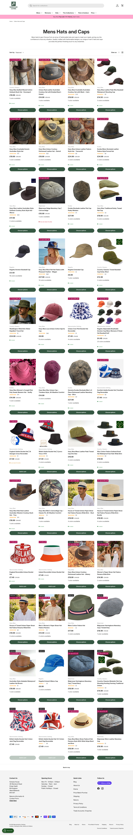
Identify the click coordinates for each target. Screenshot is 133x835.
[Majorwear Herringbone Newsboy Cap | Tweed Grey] (110, 607)
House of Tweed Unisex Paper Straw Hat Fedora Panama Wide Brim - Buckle (110, 513)
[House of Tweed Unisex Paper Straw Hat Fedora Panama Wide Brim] (23, 607)
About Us (76, 785)
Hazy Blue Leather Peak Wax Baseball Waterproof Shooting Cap (110, 91)
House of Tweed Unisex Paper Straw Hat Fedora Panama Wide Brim (22, 627)
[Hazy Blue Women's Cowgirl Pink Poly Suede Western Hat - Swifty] (23, 372)
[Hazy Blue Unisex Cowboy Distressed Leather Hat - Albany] (81, 554)
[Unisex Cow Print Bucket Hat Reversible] (81, 311)
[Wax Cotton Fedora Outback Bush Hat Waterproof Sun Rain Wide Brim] (110, 433)
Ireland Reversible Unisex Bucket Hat (51, 572)
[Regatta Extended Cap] (81, 251)
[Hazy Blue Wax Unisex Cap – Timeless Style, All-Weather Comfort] (52, 372)
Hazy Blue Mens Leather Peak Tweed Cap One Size (81, 453)
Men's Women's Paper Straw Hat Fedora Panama (50, 627)
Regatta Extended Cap (76, 270)
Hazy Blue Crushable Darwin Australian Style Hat (19, 150)
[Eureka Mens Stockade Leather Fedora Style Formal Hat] (110, 131)
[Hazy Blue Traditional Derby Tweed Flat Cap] (110, 190)
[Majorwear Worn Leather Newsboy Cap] (110, 721)
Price (92, 13)
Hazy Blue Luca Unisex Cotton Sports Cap (52, 330)
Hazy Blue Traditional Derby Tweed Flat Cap (109, 209)
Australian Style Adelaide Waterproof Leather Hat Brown (22, 682)
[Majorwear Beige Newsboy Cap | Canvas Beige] (52, 190)
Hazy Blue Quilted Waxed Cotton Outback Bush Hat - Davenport (21, 91)
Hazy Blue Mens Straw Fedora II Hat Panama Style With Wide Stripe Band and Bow (81, 741)
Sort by (12, 52)
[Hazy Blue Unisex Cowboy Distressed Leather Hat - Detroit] (52, 131)
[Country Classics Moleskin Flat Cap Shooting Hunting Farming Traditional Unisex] (110, 663)
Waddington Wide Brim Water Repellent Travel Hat (20, 330)
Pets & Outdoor (83, 13)
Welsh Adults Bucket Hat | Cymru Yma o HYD (50, 453)
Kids (56, 13)
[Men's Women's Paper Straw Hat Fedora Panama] (52, 607)
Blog (75, 782)
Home (11, 21)
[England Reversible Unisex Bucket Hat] (23, 554)
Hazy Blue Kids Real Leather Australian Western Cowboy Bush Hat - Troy (21, 513)
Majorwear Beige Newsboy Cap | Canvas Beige (50, 209)
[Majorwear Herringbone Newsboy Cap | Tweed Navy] (81, 663)
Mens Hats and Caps (19, 21)
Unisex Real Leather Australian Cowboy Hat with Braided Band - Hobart (50, 92)
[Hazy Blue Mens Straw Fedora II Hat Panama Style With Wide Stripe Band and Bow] (81, 721)
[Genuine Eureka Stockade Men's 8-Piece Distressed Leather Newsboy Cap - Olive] (81, 372)
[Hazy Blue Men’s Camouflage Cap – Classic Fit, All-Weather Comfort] (52, 493)
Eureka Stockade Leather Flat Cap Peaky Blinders (79, 209)
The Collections (68, 13)
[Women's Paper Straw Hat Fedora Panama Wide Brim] (110, 554)
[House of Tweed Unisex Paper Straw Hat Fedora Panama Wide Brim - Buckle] (110, 493)
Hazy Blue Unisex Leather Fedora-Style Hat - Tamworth (80, 150)
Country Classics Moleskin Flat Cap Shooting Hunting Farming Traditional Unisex (110, 683)
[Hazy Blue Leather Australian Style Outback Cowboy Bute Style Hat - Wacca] (23, 190)
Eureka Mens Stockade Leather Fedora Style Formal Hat (108, 150)
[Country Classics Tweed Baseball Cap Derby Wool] (110, 251)
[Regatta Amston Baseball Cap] (23, 251)
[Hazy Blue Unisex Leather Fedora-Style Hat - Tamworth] (81, 131)
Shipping (76, 796)
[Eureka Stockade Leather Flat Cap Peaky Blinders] (81, 190)
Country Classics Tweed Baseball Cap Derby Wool (109, 271)
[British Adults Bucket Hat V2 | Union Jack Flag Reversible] (52, 721)
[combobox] (66, 6)
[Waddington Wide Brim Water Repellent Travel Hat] (23, 311)
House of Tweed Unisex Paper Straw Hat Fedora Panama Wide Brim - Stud (81, 512)
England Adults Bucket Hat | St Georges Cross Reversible (20, 453)
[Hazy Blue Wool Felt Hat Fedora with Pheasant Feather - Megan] (52, 251)
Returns (76, 800)
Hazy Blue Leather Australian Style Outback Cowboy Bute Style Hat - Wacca (22, 210)
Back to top (66, 767)
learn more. (76, 16)
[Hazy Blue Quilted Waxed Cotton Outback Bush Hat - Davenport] (23, 72)
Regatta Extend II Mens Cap (48, 681)
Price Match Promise (80, 793)
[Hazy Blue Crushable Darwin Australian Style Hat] (23, 131)
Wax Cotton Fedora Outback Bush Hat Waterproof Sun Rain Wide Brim (109, 453)
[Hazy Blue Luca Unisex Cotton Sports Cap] (52, 311)
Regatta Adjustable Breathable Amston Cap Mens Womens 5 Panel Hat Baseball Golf (109, 331)
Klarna (75, 789)
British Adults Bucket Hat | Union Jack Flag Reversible (21, 740)
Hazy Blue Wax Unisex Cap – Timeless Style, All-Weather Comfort (51, 391)
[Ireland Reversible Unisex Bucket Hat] (52, 554)
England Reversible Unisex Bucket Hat (21, 573)
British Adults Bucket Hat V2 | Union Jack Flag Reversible (51, 740)
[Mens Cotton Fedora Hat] (81, 607)
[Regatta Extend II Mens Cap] (52, 663)
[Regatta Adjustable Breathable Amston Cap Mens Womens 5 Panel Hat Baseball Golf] (110, 311)
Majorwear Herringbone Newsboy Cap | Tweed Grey (109, 627)
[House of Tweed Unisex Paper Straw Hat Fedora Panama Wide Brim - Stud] (81, 493)
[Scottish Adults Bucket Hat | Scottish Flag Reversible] (110, 372)
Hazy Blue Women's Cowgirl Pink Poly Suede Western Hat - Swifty (21, 391)
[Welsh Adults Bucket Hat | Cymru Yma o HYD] (52, 433)
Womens (48, 13)
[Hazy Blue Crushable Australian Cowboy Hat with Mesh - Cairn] (81, 72)
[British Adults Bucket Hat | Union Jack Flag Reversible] (23, 721)
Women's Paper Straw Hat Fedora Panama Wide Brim (109, 573)
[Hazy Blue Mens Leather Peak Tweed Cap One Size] (81, 433)
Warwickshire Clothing (19, 824)
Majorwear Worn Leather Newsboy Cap (109, 740)
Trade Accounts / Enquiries (82, 811)
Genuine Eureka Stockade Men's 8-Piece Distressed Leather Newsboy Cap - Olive (80, 392)
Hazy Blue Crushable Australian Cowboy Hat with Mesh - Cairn (79, 91)
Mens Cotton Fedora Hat (76, 625)
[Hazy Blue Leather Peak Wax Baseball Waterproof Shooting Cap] (110, 72)
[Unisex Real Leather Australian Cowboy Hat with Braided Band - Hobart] (52, 72)
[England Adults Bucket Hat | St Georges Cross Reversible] (23, 433)
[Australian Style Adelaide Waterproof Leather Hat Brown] (23, 663)
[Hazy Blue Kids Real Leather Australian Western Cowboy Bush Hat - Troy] (23, 493)
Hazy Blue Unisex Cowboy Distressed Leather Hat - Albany (79, 573)
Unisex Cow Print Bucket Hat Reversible (78, 330)
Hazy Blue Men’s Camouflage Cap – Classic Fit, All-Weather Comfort (51, 512)
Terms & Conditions (80, 807)
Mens (38, 13)
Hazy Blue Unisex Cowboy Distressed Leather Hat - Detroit (50, 150)
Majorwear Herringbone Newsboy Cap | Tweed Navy (79, 682)
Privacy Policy (78, 803)
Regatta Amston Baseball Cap (20, 270)
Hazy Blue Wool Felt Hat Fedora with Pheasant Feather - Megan (51, 271)
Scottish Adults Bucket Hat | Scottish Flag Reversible (110, 391)
